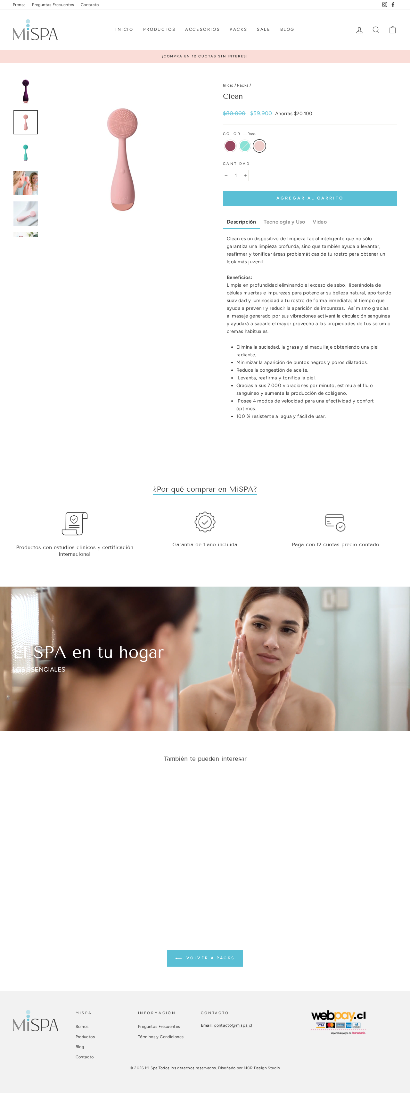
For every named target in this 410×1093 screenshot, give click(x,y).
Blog (287, 29)
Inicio (124, 29)
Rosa (259, 146)
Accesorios (202, 29)
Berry (230, 146)
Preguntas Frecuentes (53, 4)
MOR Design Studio (262, 1068)
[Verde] (48, 880)
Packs (238, 29)
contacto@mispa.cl (233, 1025)
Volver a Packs (209, 958)
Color (239, 133)
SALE (263, 29)
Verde (245, 146)
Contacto (90, 4)
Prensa (19, 4)
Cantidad (236, 163)
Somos (82, 1026)
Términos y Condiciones (161, 1036)
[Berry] (40, 880)
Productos (159, 29)
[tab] (241, 222)
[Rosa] (57, 880)
